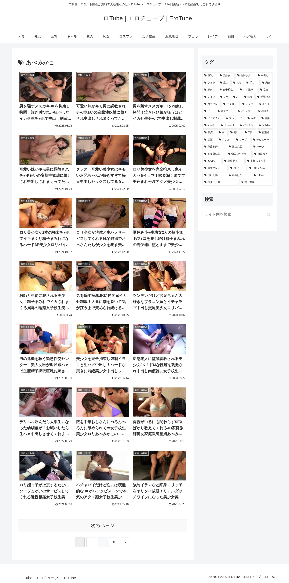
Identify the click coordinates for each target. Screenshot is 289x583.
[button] (268, 214)
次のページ (103, 525)
